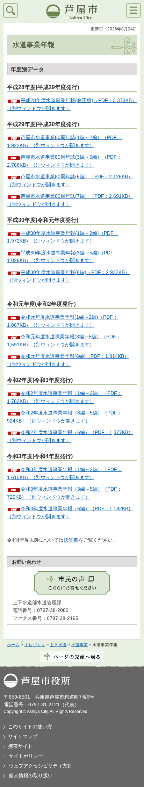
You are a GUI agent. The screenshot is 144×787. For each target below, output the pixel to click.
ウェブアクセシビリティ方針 (40, 765)
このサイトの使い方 (30, 726)
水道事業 (79, 644)
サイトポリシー (26, 756)
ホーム (13, 644)
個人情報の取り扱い (31, 775)
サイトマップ (22, 736)
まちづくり (34, 644)
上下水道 (58, 644)
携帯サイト (20, 746)
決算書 (71, 540)
